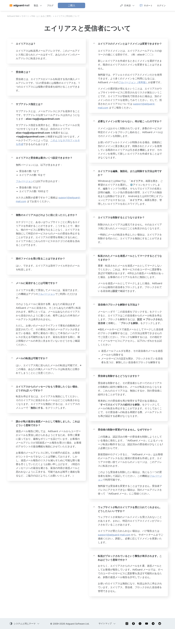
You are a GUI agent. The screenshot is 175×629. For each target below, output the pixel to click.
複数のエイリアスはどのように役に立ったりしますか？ (46, 215)
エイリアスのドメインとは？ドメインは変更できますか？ (130, 43)
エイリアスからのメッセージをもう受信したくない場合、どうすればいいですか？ (48, 388)
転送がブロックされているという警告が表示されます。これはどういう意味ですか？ (130, 558)
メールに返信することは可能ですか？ (37, 283)
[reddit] (159, 623)
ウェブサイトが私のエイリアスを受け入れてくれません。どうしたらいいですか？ (130, 509)
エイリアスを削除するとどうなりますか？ (121, 217)
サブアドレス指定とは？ (29, 104)
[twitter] (140, 623)
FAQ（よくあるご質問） (41, 16)
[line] (166, 623)
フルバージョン (24, 181)
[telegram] (153, 623)
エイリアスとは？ (26, 43)
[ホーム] (19, 5)
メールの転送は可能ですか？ (32, 358)
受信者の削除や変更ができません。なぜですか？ (125, 429)
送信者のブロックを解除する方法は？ (119, 304)
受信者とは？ (23, 72)
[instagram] (127, 623)
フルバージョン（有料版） (133, 82)
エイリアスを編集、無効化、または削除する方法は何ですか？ (130, 173)
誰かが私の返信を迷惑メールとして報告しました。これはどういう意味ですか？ (48, 423)
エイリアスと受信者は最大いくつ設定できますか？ (44, 157)
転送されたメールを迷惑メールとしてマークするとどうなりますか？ (130, 257)
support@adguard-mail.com (114, 534)
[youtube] (146, 623)
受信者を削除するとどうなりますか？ (119, 375)
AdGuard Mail (13, 16)
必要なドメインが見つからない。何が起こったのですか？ (130, 121)
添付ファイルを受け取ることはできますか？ (40, 258)
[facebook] (133, 623)
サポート (25, 16)
